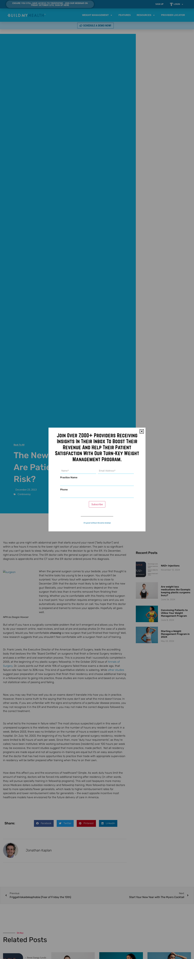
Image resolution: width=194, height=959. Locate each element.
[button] (141, 431)
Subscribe (97, 504)
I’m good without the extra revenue (97, 523)
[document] (97, 479)
